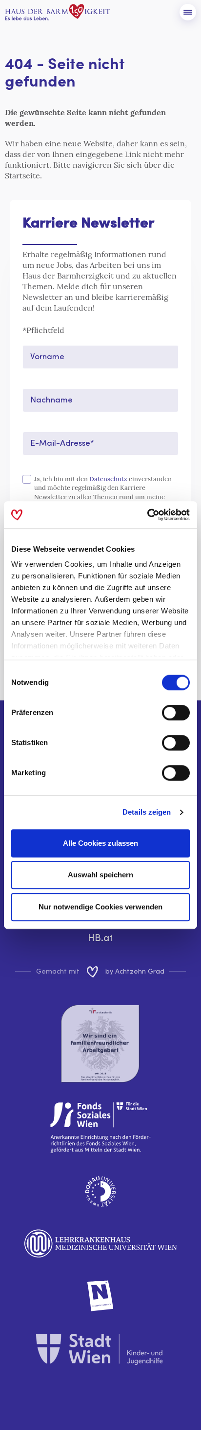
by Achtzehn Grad (134, 971)
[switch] (176, 712)
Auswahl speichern (100, 875)
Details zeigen (146, 812)
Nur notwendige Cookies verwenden (100, 907)
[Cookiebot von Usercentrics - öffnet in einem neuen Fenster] (147, 514)
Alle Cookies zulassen (100, 843)
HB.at (100, 938)
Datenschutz (108, 479)
